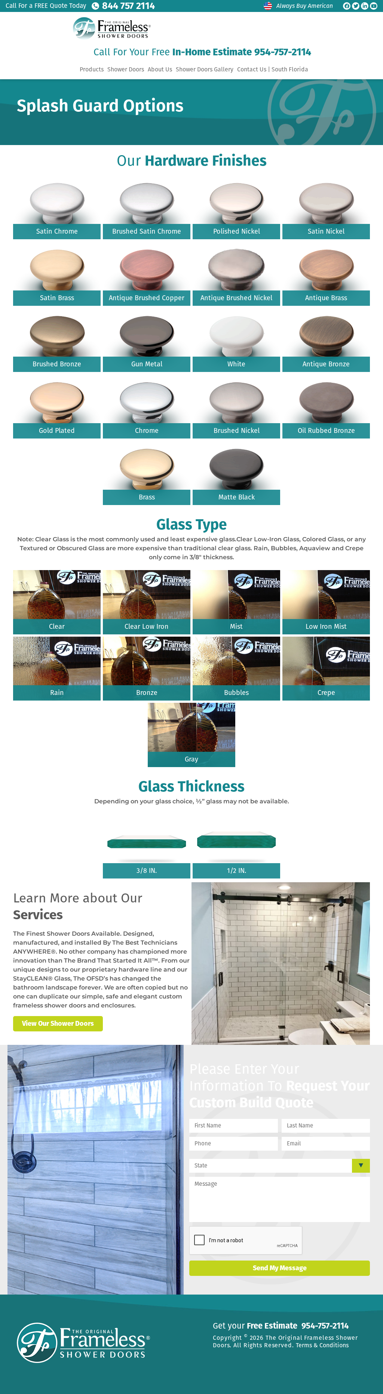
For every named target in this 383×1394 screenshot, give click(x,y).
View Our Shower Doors (58, 1023)
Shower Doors (125, 69)
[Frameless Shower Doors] (109, 28)
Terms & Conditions (322, 1345)
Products (92, 69)
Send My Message (280, 1268)
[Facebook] (346, 6)
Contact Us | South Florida (272, 69)
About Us (160, 69)
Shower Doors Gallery (204, 69)
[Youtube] (373, 6)
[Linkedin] (364, 6)
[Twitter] (355, 6)
